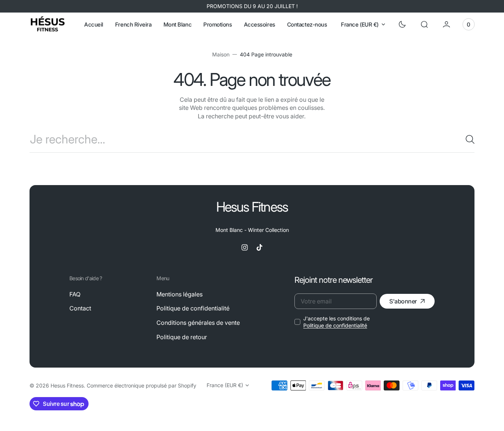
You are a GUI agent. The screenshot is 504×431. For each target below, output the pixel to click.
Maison (220, 54)
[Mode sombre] (402, 24)
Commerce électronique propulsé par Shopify (141, 385)
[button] (424, 24)
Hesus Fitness (67, 385)
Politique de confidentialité (335, 325)
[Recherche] (467, 139)
